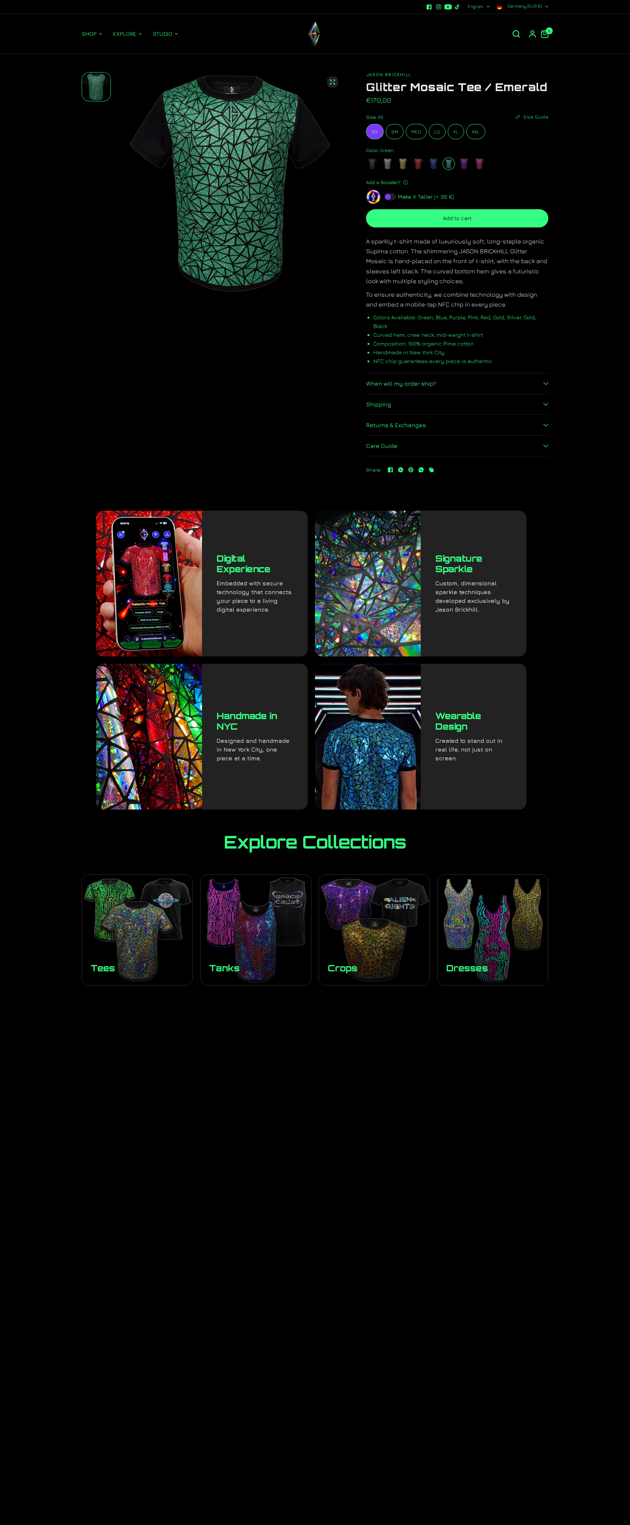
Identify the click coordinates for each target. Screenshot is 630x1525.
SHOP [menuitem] (89, 34)
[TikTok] (457, 7)
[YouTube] (448, 7)
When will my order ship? (401, 383)
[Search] (516, 34)
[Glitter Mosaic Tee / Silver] (387, 163)
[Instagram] (438, 7)
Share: (374, 470)
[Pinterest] (411, 469)
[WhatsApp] (421, 469)
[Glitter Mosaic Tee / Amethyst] (464, 163)
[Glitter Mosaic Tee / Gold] (403, 163)
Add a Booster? (383, 182)
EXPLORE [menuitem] (124, 34)
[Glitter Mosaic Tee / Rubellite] (479, 163)
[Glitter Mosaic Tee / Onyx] (372, 163)
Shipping (378, 404)
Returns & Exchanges (396, 425)
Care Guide (381, 445)
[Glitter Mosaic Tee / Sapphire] (433, 163)
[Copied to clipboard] (431, 469)
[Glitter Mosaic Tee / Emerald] (449, 163)
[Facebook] (429, 7)
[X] (400, 469)
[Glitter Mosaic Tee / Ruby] (418, 163)
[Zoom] (332, 82)
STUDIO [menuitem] (162, 34)
